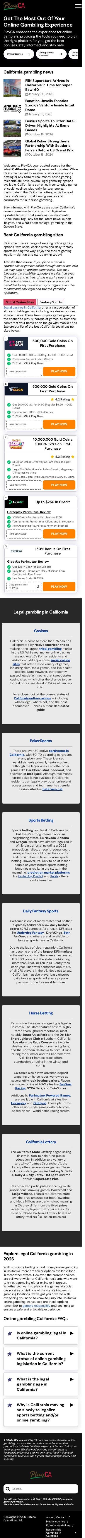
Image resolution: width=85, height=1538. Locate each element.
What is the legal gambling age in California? (33, 1384)
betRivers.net (52, 789)
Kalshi (54, 876)
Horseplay (18, 1103)
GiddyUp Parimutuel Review (28, 562)
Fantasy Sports (51, 302)
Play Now (59, 371)
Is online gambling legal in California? (41, 1335)
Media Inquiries (55, 1521)
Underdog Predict (30, 876)
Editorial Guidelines (58, 1525)
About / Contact (56, 1517)
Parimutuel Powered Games (49, 1095)
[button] (78, 6)
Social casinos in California (22, 307)
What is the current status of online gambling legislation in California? (41, 1358)
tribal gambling (50, 649)
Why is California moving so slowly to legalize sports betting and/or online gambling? (40, 1412)
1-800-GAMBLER (49, 1499)
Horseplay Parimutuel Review (29, 512)
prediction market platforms (48, 872)
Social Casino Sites (20, 302)
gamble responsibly (36, 1306)
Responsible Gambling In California (53, 1533)
